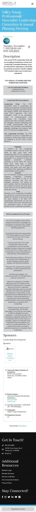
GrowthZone (22, 426)
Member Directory (8, 473)
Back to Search (8, 36)
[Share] (29, 47)
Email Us (8, 453)
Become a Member (8, 477)
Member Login (7, 470)
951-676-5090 (12, 399)
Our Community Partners (10, 480)
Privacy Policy (7, 483)
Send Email (11, 401)
